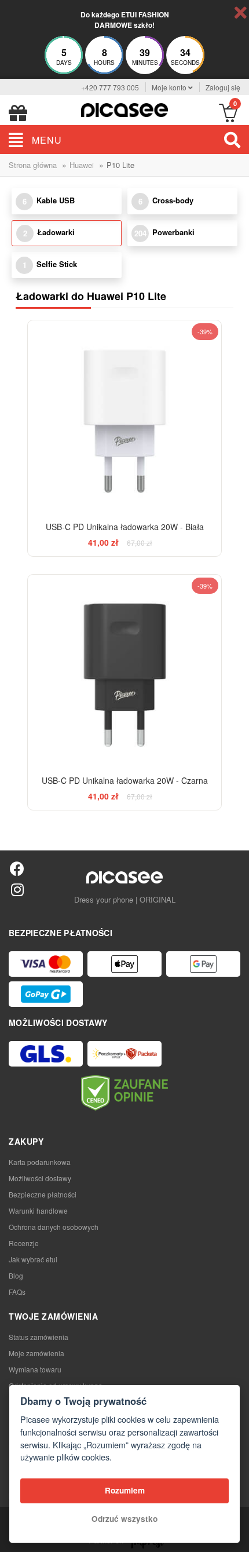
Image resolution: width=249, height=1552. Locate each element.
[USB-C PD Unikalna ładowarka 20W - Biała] (124, 416)
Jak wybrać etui (33, 1259)
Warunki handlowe (38, 1210)
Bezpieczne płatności (42, 1194)
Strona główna (33, 164)
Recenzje (24, 1243)
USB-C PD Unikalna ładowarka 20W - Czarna (125, 780)
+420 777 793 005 (110, 87)
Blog (16, 1275)
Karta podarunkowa (40, 1162)
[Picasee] (124, 109)
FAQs (17, 1292)
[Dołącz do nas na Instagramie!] (17, 889)
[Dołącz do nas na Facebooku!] (17, 868)
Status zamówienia (38, 1337)
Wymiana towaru (35, 1369)
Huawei (81, 164)
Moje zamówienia (36, 1353)
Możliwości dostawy (40, 1178)
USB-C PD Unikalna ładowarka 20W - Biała (125, 526)
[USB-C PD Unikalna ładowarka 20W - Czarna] (124, 671)
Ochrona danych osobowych (53, 1227)
